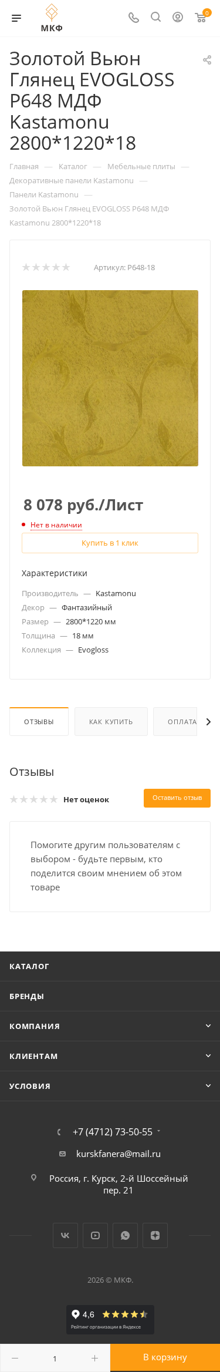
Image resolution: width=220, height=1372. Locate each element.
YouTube (95, 1235)
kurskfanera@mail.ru (118, 1153)
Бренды (27, 996)
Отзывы (39, 721)
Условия (30, 1086)
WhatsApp (125, 1235)
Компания (34, 1026)
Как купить (111, 721)
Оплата (182, 721)
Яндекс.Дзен (155, 1235)
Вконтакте (65, 1235)
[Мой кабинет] (177, 18)
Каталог (29, 966)
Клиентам (33, 1056)
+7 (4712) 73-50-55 (113, 1131)
